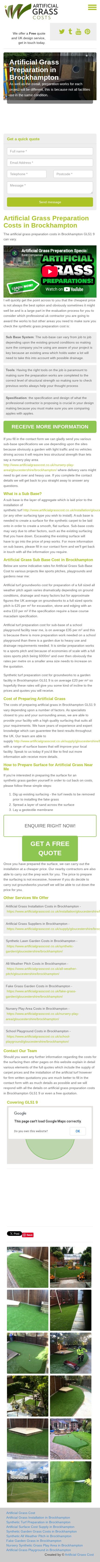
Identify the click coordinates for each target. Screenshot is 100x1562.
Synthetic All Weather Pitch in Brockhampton (38, 1536)
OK (78, 1131)
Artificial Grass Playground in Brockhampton (38, 1550)
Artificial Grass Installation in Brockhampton (38, 1517)
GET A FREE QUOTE (50, 848)
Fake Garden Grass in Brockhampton (33, 1541)
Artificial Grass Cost (20, 1513)
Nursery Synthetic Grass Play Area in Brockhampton (44, 1545)
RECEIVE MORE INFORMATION (50, 427)
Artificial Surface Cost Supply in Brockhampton (40, 1527)
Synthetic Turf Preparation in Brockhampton (38, 1522)
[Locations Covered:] (6, 7)
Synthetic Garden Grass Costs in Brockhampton (41, 1531)
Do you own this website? (31, 1131)
